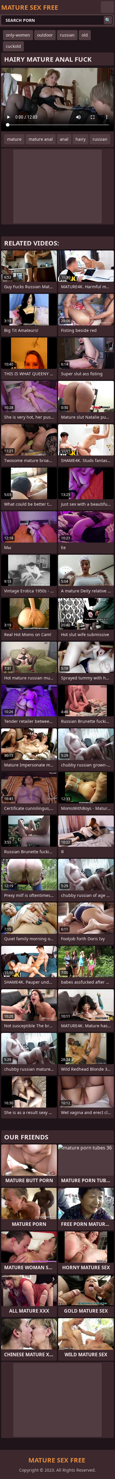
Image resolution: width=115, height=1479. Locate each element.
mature (14, 139)
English (107, 7)
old (85, 35)
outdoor (45, 35)
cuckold (13, 46)
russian (67, 35)
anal (64, 139)
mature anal (41, 139)
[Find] (108, 20)
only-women (18, 35)
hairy (80, 139)
